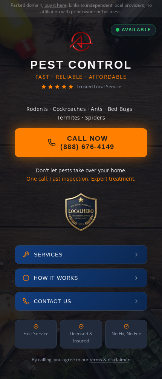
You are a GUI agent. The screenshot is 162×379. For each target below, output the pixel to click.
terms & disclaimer (110, 359)
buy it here (55, 5)
